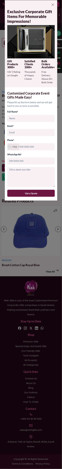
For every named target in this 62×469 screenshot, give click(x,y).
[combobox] (13, 146)
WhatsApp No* (14, 154)
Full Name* (12, 111)
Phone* (10, 140)
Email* (10, 126)
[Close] (52, 4)
